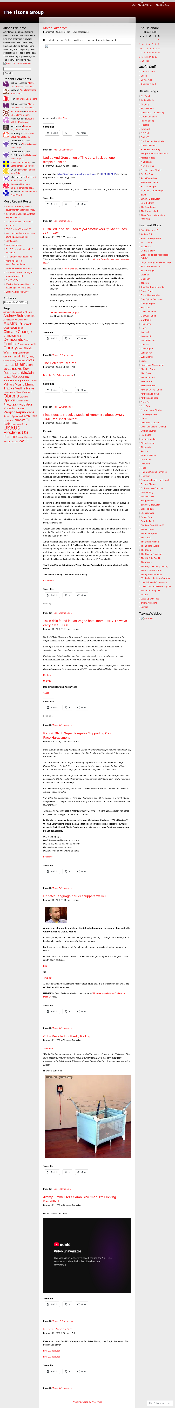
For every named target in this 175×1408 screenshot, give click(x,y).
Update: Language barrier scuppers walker (74, 896)
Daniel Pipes (147, 291)
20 (150, 53)
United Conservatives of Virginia (156, 586)
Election (27, 340)
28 (153, 57)
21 (153, 53)
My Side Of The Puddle (151, 390)
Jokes (18, 368)
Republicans (25, 412)
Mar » (148, 61)
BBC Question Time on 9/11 (18, 229)
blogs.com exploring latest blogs (156, 262)
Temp (55, 150)
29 (156, 57)
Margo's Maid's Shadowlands (154, 154)
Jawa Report (147, 349)
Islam (20, 364)
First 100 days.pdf (51, 1351)
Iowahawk (145, 129)
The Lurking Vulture (150, 546)
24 (140, 57)
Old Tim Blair (147, 174)
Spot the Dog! (147, 203)
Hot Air (144, 328)
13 (150, 48)
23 (159, 53)
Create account (148, 72)
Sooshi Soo (146, 517)
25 (143, 57)
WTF (24, 441)
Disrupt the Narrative (150, 295)
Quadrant (145, 464)
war (21, 437)
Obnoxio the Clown (150, 422)
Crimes (16, 335)
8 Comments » (65, 725)
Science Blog (147, 492)
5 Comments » (65, 613)
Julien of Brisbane (69, 269)
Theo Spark (146, 562)
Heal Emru (146, 324)
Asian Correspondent (151, 238)
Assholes (23, 320)
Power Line (146, 459)
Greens (7, 356)
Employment (23, 344)
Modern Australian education (19, 268)
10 (140, 48)
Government (23, 353)
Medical (7, 377)
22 (156, 53)
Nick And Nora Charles (151, 170)
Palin (26, 400)
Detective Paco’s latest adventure (58, 375)
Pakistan (20, 401)
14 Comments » (66, 150)
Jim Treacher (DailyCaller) (153, 141)
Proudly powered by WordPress (87, 1402)
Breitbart (145, 275)
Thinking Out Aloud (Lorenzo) (154, 566)
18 (143, 53)
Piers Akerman (147, 443)
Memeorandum (148, 377)
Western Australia (11, 441)
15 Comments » (66, 1321)
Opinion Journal (148, 431)
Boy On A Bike (147, 108)
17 (140, 53)
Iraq (12, 365)
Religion (9, 412)
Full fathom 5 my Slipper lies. (19, 257)
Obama (11, 396)
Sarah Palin (29, 416)
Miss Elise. (63, 118)
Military (8, 384)
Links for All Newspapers (152, 365)
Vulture (144, 594)
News (30, 388)
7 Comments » (65, 888)
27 (150, 57)
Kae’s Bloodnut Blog (150, 149)
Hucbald (145, 125)
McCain (28, 373)
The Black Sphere (149, 533)
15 (156, 48)
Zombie (144, 607)
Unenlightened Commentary (154, 582)
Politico (144, 451)
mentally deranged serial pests (20, 380)
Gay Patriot (146, 320)
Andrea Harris (147, 100)
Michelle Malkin (148, 385)
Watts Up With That (150, 599)
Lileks (143, 361)
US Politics (15, 434)
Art (16, 319)
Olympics (24, 397)
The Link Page (163, 5)
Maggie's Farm (148, 369)
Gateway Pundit (148, 316)
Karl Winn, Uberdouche (26, 99)
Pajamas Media (148, 439)
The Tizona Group (23, 12)
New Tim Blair (147, 166)
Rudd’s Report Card (57, 1329)
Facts (33, 344)
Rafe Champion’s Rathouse (154, 472)
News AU (145, 402)
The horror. (48, 1048)
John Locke (146, 353)
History (13, 360)
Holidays (21, 360)
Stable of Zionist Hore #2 (152, 525)
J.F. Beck (145, 133)
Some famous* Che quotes (23, 166)
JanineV (145, 137)
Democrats (13, 339)
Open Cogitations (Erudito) (153, 427)
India (5, 365)
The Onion (146, 550)
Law (14, 373)
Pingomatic (146, 447)
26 (146, 57)
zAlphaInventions (149, 603)
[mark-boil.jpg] (55, 922)
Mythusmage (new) (150, 394)
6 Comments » (65, 221)
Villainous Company (150, 590)
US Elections (12, 430)
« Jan (141, 61)
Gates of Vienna (148, 312)
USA (8, 428)
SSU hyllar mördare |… (21, 162)
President (10, 408)
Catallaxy (145, 279)
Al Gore (28, 312)
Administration (10, 312)
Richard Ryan (10, 416)
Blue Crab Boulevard (150, 266)
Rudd (19, 416)
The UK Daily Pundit (150, 558)
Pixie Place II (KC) (149, 182)
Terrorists (19, 420)
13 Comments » (66, 355)
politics (27, 404)
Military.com (48, 580)
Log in (144, 76)
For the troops (147, 121)
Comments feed (148, 84)
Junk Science (147, 357)
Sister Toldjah (147, 509)
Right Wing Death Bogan (152, 191)
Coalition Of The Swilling (152, 112)
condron (145, 283)
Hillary (23, 356)
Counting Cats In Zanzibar (153, 287)
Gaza (19, 349)
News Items (9, 392)
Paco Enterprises (149, 178)
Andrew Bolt (13, 316)
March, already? (55, 28)
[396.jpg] (95, 1157)
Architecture (9, 320)
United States (16, 424)
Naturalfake (146, 162)
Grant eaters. (12, 241)
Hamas (15, 357)
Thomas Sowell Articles (152, 570)
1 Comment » (65, 1189)
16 (159, 48)
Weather (28, 437)
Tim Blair (47, 978)
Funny (10, 347)
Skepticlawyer (147, 513)
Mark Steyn (146, 373)
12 (146, 48)
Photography (12, 404)
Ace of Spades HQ (149, 230)
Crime (7, 335)
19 (146, 53)
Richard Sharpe (148, 186)
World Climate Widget (142, 5)
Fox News (47, 857)
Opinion (9, 400)
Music (19, 384)
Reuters (47, 675)
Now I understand (14, 245)
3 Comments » (65, 1388)
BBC (45, 966)
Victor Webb (16, 111)
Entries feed (146, 80)
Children (18, 327)
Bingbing (145, 104)
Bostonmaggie (147, 270)
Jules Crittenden (148, 145)
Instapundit (146, 336)
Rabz (143, 468)
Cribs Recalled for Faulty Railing (66, 1036)
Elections (10, 344)
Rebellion (145, 476)
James (14, 184)
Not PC (144, 418)
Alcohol (20, 312)
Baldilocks (146, 246)
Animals (29, 316)
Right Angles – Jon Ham (152, 488)
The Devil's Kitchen (150, 542)
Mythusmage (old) (149, 398)
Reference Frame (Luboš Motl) (155, 480)
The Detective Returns (59, 363)
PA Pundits (146, 435)
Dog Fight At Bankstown (152, 299)
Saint (143, 195)
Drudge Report (148, 303)
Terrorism (8, 420)
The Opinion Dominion (151, 554)
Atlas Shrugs (147, 242)
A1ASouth (145, 96)
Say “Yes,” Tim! (12, 280)
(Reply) (64, 312)
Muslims (20, 388)
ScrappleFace (147, 501)
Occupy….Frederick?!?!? (17, 292)
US (24, 424)
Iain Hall (145, 332)
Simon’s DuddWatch (150, 199)
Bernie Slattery (148, 251)
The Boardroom (148, 207)
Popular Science (148, 455)
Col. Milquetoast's (149, 117)
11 (143, 48)
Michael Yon (146, 381)
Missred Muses (148, 158)
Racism (21, 408)
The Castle (146, 537)
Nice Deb (145, 406)
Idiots (29, 360)
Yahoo (46, 693)
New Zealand (24, 392)
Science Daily (147, 496)
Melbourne (20, 376)
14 (153, 48)
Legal (19, 373)
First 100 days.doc (51, 1357)
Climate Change (17, 331)
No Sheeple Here (149, 414)
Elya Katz (145, 307)
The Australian (147, 529)
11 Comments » (66, 407)
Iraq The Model (148, 340)
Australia (12, 323)
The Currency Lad (149, 211)
